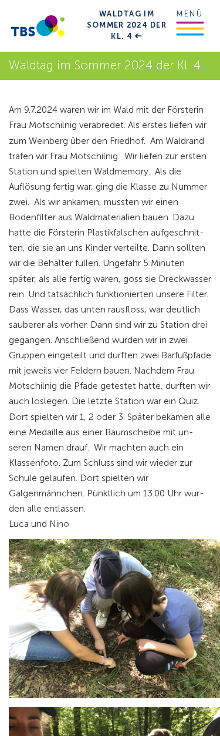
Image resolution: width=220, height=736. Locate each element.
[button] (190, 28)
